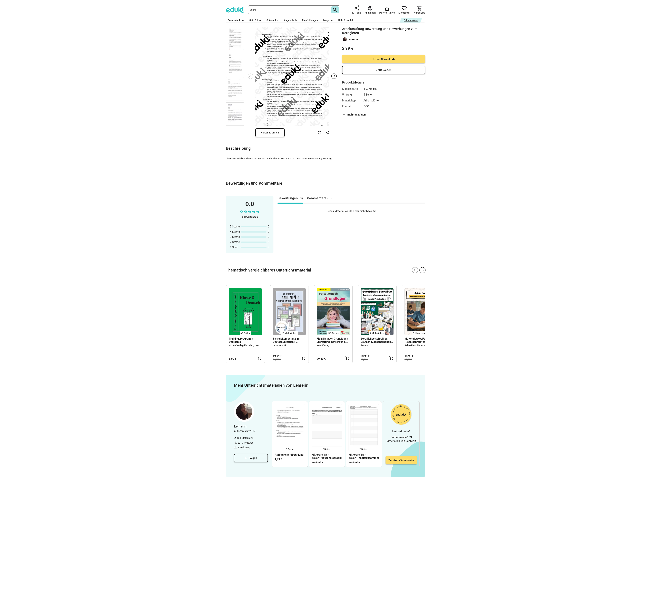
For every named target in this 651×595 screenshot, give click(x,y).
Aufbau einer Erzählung (289, 454)
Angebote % (290, 20)
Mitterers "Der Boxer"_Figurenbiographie (327, 456)
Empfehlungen (310, 20)
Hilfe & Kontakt (346, 20)
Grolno (364, 345)
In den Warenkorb (384, 59)
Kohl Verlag (323, 345)
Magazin (328, 20)
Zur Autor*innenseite (401, 460)
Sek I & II (253, 20)
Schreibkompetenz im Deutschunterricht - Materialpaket (286, 340)
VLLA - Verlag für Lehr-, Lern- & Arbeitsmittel (253, 345)
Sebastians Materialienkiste (420, 345)
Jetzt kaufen (383, 70)
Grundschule (234, 20)
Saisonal (271, 20)
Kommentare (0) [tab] (319, 198)
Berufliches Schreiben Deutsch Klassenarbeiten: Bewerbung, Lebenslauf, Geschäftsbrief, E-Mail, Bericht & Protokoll (376, 340)
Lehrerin (353, 39)
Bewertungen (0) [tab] (290, 198)
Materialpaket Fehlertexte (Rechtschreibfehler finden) (420, 340)
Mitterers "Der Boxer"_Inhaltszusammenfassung (364, 456)
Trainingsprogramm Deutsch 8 (241, 340)
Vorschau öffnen (270, 132)
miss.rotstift (279, 345)
